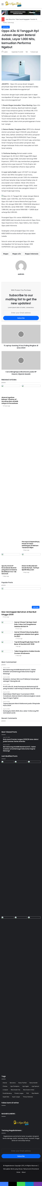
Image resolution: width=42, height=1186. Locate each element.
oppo (6, 254)
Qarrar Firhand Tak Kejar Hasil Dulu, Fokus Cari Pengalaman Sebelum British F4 (25, 624)
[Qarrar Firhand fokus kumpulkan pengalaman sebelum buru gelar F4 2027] (7, 635)
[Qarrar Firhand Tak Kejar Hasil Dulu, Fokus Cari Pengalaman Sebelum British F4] (7, 625)
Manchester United (28, 1090)
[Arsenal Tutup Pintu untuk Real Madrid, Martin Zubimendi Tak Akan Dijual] (21, 993)
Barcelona (13, 1082)
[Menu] (3, 5)
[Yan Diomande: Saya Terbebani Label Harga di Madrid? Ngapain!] (21, 838)
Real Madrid (35, 1093)
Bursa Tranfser (22, 1082)
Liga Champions (14, 1086)
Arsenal (5, 1082)
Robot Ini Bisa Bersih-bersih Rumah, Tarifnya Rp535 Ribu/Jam (30, 568)
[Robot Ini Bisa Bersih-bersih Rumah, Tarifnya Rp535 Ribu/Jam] (31, 558)
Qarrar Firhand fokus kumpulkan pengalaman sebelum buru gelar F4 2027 (26, 634)
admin (6, 52)
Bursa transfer (34, 1082)
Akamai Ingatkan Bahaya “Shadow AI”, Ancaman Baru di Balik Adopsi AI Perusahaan (10, 400)
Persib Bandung (7, 1093)
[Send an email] (8, 52)
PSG (27, 1093)
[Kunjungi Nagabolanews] (21, 12)
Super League (16, 1097)
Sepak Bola (6, 1097)
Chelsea (5, 1086)
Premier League (18, 1093)
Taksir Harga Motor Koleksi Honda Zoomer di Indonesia (27, 652)
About (24, 1172)
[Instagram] (23, 1144)
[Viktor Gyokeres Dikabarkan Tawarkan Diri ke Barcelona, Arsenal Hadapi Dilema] (8, 838)
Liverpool (5, 1090)
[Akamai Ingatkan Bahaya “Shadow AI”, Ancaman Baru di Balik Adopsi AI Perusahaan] (11, 390)
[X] (21, 1144)
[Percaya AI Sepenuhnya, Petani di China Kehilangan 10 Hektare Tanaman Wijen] (31, 462)
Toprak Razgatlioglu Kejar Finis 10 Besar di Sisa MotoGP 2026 (26, 643)
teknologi (11, 22)
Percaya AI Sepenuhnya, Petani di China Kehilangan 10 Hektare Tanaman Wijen (31, 545)
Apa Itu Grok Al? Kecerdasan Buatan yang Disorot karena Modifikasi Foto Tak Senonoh (9, 570)
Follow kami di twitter (10, 1103)
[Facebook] (18, 1144)
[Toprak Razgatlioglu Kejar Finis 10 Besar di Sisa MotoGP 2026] (7, 645)
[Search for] (39, 5)
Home (5, 22)
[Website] (21, 277)
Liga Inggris (25, 1086)
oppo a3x (17, 254)
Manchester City (15, 1090)
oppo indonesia (32, 254)
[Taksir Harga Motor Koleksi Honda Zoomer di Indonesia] (7, 654)
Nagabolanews (9, 1165)
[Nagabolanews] (13, 4)
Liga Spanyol (35, 1086)
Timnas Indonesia (28, 1097)
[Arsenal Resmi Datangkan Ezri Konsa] (34, 920)
